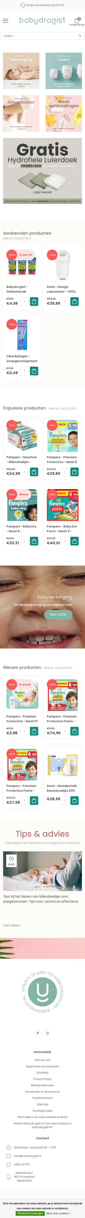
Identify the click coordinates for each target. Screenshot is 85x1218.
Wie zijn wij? (43, 1060)
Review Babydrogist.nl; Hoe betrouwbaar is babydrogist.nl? (42, 1125)
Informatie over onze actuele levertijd (42, 1117)
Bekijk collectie (16, 238)
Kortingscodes (42, 1111)
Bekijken (58, 615)
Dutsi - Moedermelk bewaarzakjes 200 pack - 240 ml (62, 790)
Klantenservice (43, 1098)
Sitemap (42, 1104)
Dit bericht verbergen (30, 1213)
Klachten (42, 1073)
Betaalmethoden (42, 1085)
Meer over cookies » (58, 1213)
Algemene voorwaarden (42, 1066)
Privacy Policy (42, 1079)
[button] (6, 171)
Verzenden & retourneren (42, 1092)
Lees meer (11, 925)
